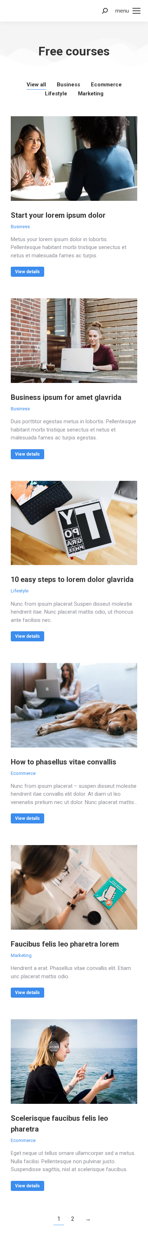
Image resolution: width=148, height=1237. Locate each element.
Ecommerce (106, 84)
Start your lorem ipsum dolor (58, 215)
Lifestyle (56, 93)
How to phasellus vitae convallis (63, 762)
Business (68, 84)
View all (36, 84)
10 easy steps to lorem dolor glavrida (72, 579)
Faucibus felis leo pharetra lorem (65, 944)
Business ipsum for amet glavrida (66, 397)
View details (27, 271)
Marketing (90, 93)
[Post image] (74, 158)
